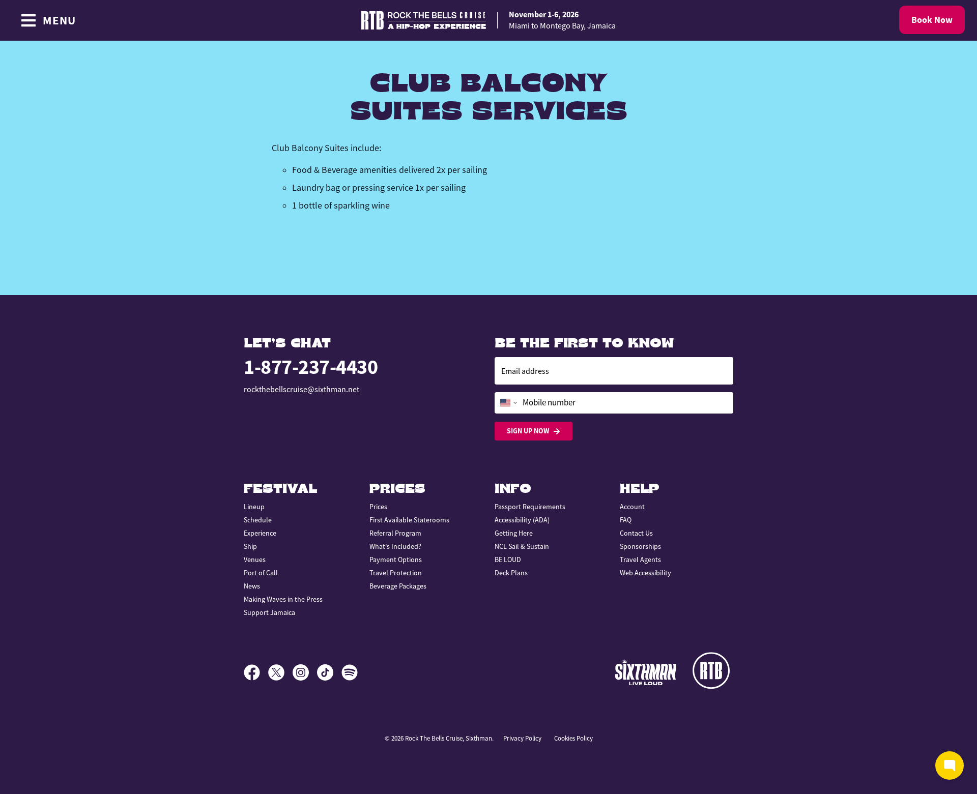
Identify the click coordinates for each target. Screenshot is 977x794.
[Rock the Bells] (713, 672)
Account (632, 506)
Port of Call (261, 572)
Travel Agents (640, 559)
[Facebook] (256, 672)
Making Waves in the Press (283, 599)
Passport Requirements (530, 506)
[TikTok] (329, 672)
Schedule (258, 519)
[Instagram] (305, 672)
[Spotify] (349, 672)
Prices (378, 506)
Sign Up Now (528, 430)
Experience (260, 533)
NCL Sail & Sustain (522, 546)
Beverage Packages (397, 586)
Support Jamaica (269, 612)
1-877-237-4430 (311, 367)
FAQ (625, 519)
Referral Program (395, 533)
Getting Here (514, 533)
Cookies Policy (573, 738)
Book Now (932, 20)
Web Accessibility (645, 572)
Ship (250, 546)
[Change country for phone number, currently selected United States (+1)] (507, 403)
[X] (280, 672)
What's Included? (395, 546)
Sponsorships (640, 546)
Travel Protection (395, 572)
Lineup (254, 506)
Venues (255, 559)
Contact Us (636, 533)
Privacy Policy (522, 738)
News (252, 586)
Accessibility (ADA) (522, 519)
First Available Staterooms (409, 519)
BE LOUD (508, 559)
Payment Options (395, 559)
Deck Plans (511, 572)
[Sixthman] (645, 672)
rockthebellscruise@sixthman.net (301, 390)
